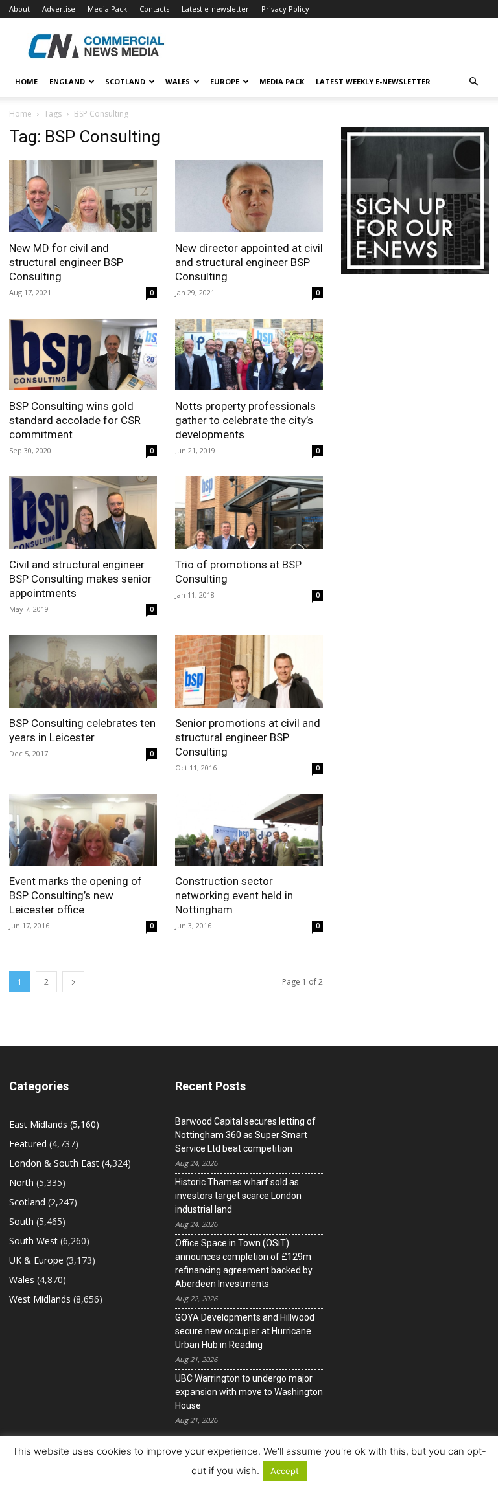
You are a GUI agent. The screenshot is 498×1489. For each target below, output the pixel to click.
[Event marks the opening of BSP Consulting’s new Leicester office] (83, 830)
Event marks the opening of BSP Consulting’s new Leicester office (75, 895)
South (21, 1221)
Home (26, 81)
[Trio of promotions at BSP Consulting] (249, 512)
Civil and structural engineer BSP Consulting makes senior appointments (80, 578)
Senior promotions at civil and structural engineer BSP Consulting (247, 737)
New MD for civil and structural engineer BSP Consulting (66, 262)
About (19, 9)
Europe (224, 81)
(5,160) (54, 1124)
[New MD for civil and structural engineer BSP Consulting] (83, 196)
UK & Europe (36, 1260)
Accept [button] (284, 1471)
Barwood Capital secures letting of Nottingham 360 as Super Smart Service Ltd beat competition (245, 1135)
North (21, 1182)
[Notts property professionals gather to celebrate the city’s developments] (249, 355)
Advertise (58, 9)
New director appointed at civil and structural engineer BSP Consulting (249, 262)
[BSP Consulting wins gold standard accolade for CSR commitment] (83, 355)
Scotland (125, 81)
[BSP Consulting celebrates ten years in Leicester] (83, 671)
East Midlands (38, 1124)
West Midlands (40, 1299)
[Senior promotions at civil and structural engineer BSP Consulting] (249, 671)
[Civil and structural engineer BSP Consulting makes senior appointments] (83, 512)
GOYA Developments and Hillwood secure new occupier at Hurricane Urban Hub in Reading (244, 1331)
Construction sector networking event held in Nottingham (234, 895)
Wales (177, 81)
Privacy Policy (285, 9)
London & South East (54, 1163)
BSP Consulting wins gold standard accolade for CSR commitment (75, 420)
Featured (28, 1143)
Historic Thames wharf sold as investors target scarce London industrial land (238, 1196)
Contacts (154, 9)
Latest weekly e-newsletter (373, 81)
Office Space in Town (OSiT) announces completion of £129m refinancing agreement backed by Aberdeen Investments (244, 1263)
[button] (473, 82)
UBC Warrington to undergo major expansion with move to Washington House (249, 1392)
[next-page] (73, 981)
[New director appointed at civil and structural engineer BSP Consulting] (249, 196)
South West (33, 1241)
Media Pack (107, 9)
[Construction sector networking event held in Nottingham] (249, 830)
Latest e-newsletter (215, 9)
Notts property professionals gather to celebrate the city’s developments (245, 420)
